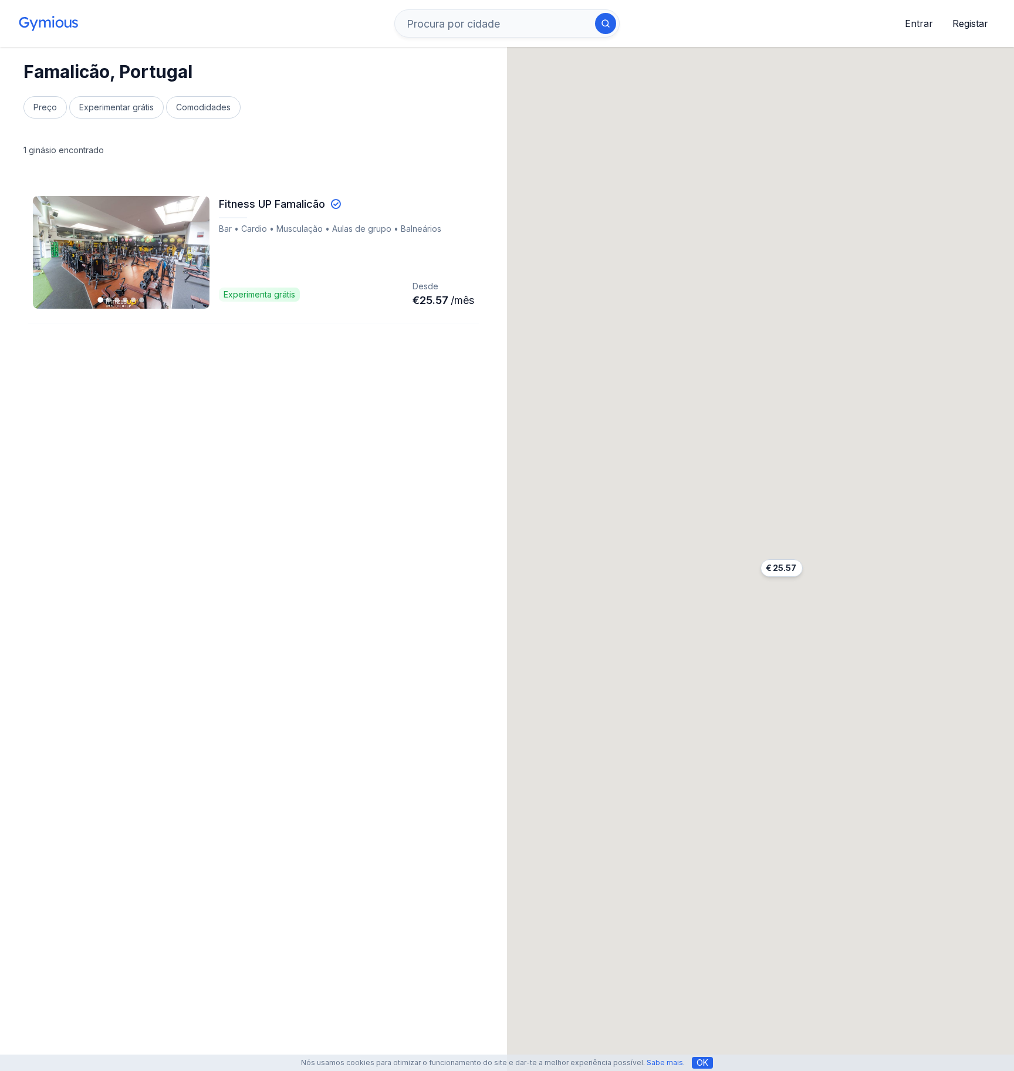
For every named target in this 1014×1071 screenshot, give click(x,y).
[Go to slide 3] (116, 300)
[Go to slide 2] (108, 300)
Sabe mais (665, 1062)
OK (702, 1062)
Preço (45, 107)
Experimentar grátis (116, 107)
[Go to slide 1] (101, 300)
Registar (970, 23)
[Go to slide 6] (141, 300)
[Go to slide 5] (133, 300)
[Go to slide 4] (125, 300)
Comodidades (203, 107)
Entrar (919, 23)
